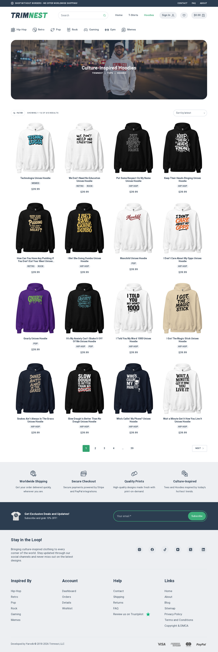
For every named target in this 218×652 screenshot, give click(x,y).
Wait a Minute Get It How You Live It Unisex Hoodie (182, 420)
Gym (113, 29)
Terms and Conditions (179, 620)
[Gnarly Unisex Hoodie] (35, 308)
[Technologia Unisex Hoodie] (35, 148)
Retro (41, 29)
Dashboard (69, 591)
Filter (20, 113)
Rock (75, 29)
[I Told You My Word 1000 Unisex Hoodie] (133, 308)
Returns (118, 602)
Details (66, 602)
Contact (182, 3)
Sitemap (170, 608)
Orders (66, 596)
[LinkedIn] (203, 549)
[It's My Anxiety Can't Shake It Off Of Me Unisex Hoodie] (84, 308)
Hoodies (149, 15)
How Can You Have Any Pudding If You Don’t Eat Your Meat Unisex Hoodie (35, 261)
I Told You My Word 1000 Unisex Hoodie (133, 340)
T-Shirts (133, 15)
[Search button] (104, 15)
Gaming (94, 29)
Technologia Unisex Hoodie (35, 178)
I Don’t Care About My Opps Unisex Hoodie (182, 260)
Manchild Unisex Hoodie (133, 258)
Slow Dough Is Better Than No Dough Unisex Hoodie (84, 420)
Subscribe (197, 516)
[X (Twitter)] (190, 549)
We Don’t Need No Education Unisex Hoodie (84, 179)
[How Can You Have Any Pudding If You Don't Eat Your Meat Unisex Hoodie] (35, 228)
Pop (58, 29)
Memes (131, 29)
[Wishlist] (184, 15)
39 (132, 448)
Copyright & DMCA (176, 625)
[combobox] (79, 15)
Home (118, 15)
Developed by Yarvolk (22, 643)
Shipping (118, 596)
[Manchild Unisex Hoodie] (133, 228)
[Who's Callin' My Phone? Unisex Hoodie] (133, 388)
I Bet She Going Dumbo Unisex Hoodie (84, 260)
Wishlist (67, 608)
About (203, 3)
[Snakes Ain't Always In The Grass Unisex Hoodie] (35, 388)
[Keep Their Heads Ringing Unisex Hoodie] (182, 148)
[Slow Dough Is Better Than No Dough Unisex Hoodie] (84, 388)
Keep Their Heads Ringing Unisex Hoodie (182, 179)
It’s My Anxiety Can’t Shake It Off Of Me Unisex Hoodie (84, 340)
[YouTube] (178, 549)
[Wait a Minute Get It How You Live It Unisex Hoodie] (182, 388)
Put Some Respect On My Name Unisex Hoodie (133, 179)
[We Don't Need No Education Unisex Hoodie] (84, 148)
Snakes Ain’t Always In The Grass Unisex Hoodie (35, 420)
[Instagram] (139, 549)
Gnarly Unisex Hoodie (35, 338)
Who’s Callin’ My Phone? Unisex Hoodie (133, 420)
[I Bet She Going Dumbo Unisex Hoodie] (84, 228)
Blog (167, 602)
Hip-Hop (22, 29)
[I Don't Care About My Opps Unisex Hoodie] (182, 228)
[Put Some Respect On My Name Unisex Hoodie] (133, 148)
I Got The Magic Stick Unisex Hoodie (183, 340)
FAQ (194, 3)
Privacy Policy (173, 614)
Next (198, 448)
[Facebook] (152, 549)
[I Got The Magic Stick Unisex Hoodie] (182, 308)
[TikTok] (165, 549)
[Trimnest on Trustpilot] (131, 614)
